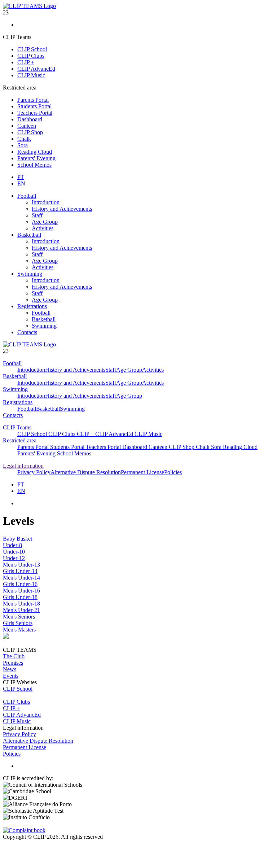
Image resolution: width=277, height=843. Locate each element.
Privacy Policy (33, 472)
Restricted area (19, 440)
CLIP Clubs (30, 56)
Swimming (29, 274)
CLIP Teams (17, 427)
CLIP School (32, 49)
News (9, 669)
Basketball (29, 235)
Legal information (23, 466)
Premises (13, 663)
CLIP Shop (30, 132)
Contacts (27, 332)
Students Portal (34, 106)
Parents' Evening (36, 158)
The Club (14, 656)
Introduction (46, 202)
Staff (37, 215)
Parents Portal (33, 100)
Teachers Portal (34, 113)
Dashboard (29, 119)
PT (20, 177)
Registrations (32, 306)
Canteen (26, 126)
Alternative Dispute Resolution (85, 472)
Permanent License (142, 472)
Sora (22, 145)
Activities (42, 228)
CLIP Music (31, 75)
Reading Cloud (34, 152)
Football (26, 196)
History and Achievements (62, 209)
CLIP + (25, 62)
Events (10, 676)
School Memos (34, 165)
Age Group (45, 222)
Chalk (24, 139)
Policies (173, 472)
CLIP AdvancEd (36, 69)
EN (21, 183)
